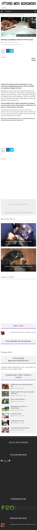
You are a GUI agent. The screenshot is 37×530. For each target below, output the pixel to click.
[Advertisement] (16, 70)
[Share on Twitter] (12, 51)
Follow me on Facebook (18, 341)
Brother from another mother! (18, 204)
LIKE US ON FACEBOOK (18, 442)
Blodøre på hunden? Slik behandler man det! (23, 332)
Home (2, 14)
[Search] (36, 11)
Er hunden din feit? (16, 413)
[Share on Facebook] (8, 51)
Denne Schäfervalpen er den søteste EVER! (18, 212)
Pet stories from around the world (12, 44)
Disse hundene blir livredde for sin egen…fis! (18, 266)
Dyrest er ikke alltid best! (18, 399)
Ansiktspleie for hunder (17, 420)
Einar (3, 42)
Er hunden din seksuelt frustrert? (20, 428)
